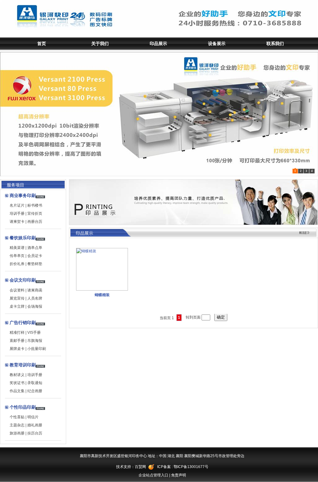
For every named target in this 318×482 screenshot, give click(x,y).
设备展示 (216, 43)
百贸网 (140, 467)
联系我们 (275, 43)
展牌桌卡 (17, 349)
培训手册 (17, 213)
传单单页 (17, 256)
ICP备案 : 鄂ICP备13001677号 (182, 467)
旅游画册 (17, 433)
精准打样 (17, 332)
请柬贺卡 (17, 221)
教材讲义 (17, 375)
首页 (41, 43)
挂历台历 (34, 433)
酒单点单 (34, 248)
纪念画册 (34, 391)
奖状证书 (17, 383)
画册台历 (34, 221)
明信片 (33, 417)
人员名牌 (34, 298)
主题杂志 (17, 425)
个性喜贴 (17, 417)
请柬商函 (34, 290)
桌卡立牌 (17, 306)
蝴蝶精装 (102, 295)
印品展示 (158, 43)
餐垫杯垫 (34, 264)
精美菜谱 (17, 248)
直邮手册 (17, 340)
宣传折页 (34, 213)
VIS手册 (34, 332)
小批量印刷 (36, 349)
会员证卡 (34, 256)
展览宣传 (17, 298)
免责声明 (178, 475)
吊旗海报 (34, 340)
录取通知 (34, 383)
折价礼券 (17, 264)
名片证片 (17, 205)
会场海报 (34, 306)
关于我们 (100, 43)
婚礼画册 (34, 425)
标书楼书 (34, 205)
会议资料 (17, 290)
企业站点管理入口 (153, 475)
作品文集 (17, 391)
